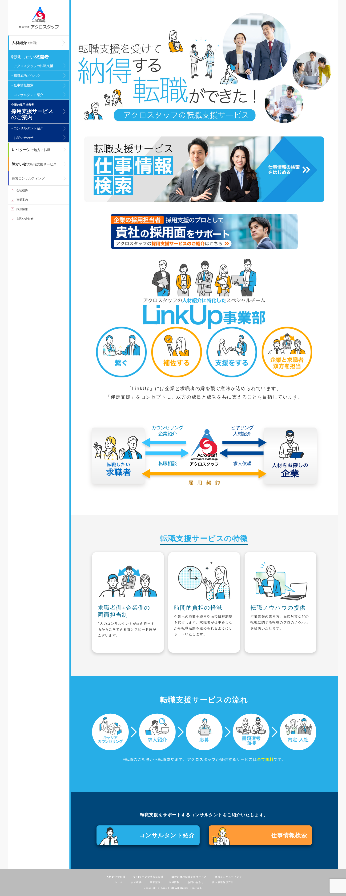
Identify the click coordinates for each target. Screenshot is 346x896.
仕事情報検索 (289, 835)
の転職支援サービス (34, 164)
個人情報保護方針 (223, 882)
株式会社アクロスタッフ (38, 17)
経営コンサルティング (28, 178)
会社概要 (22, 190)
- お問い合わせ (22, 138)
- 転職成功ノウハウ (25, 75)
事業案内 (22, 199)
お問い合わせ (24, 218)
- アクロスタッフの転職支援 (32, 66)
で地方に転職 (31, 149)
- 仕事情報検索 (22, 85)
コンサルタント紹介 (167, 835)
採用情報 (22, 209)
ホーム (119, 882)
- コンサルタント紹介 (27, 95)
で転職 (24, 42)
